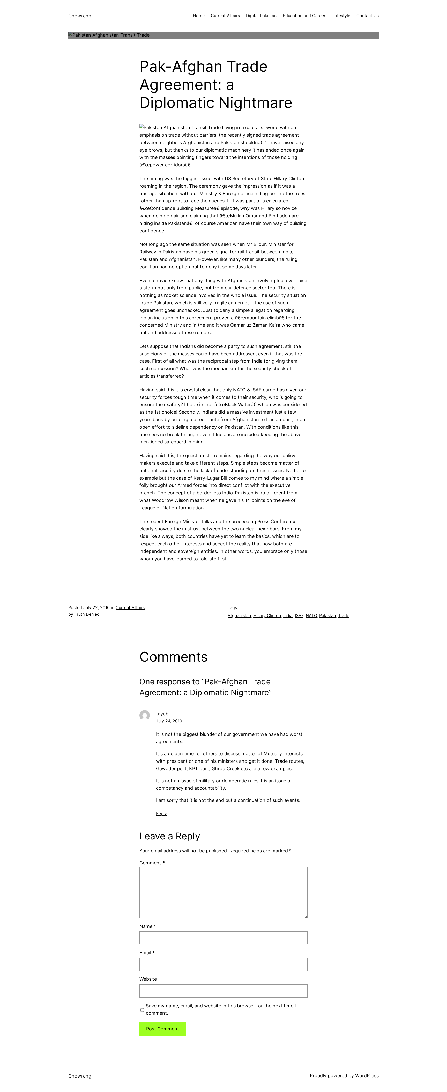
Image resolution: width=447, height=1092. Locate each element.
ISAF (299, 615)
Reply (161, 813)
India (288, 615)
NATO (311, 615)
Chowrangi (80, 15)
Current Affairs (130, 607)
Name (147, 926)
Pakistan (327, 615)
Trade (343, 615)
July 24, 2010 (169, 720)
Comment (152, 863)
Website (148, 979)
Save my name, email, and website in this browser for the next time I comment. (221, 1009)
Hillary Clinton (267, 615)
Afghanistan (239, 615)
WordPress (367, 1075)
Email (147, 952)
